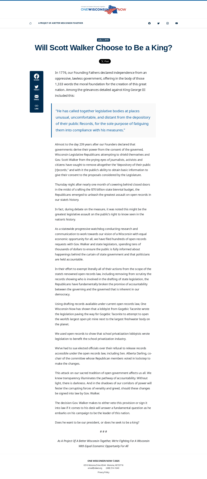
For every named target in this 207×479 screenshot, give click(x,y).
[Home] (30, 23)
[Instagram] (167, 23)
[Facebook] (149, 23)
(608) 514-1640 (112, 468)
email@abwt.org (95, 468)
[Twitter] (158, 23)
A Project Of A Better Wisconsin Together (60, 23)
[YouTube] (176, 23)
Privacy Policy (103, 472)
